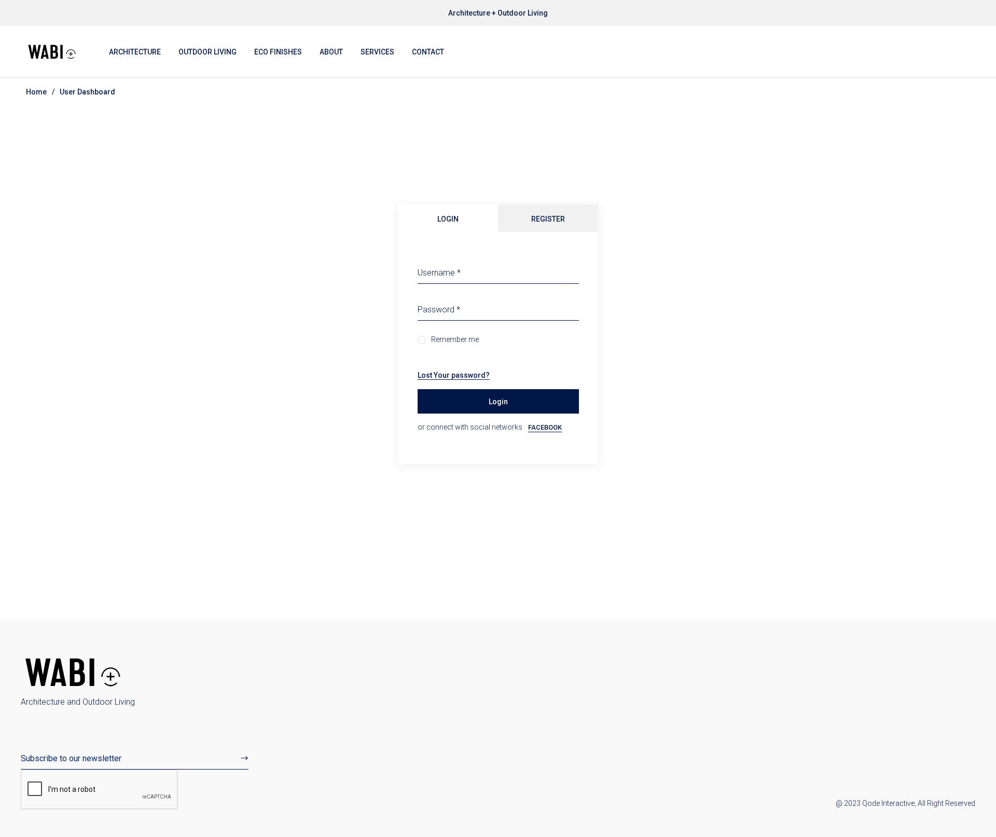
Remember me (455, 339)
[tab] (448, 218)
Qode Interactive (888, 803)
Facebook (545, 427)
